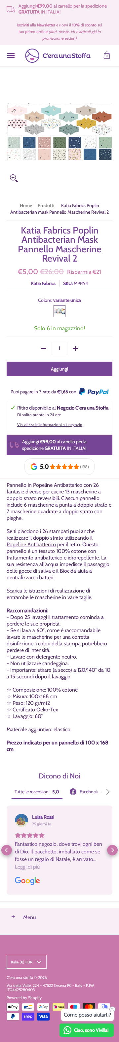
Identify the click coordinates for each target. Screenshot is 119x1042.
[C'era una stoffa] (58, 55)
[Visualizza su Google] (21, 820)
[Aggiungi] (75, 348)
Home (26, 205)
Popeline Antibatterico (31, 544)
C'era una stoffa (20, 977)
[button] (106, 55)
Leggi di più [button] (27, 867)
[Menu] (11, 55)
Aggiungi (59, 369)
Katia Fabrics (43, 283)
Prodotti (46, 205)
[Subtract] (44, 348)
